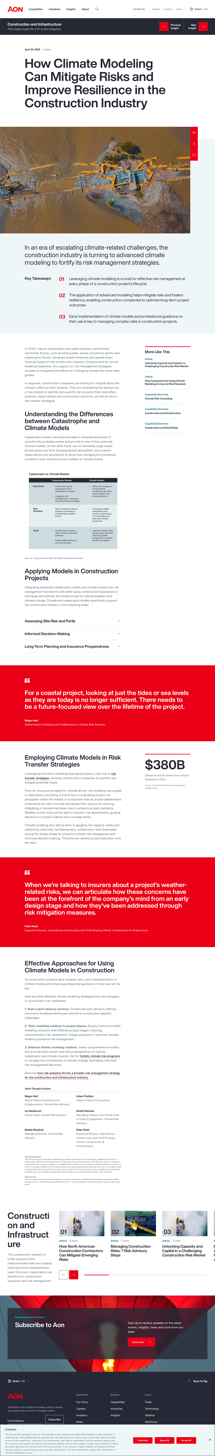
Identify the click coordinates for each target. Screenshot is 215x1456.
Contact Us (139, 9)
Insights (71, 9)
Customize (143, 1440)
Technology (152, 1409)
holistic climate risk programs (100, 1056)
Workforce (151, 1422)
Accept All (186, 1440)
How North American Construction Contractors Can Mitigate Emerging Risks (81, 1253)
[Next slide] (73, 1274)
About (85, 9)
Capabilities (36, 9)
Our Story (82, 1402)
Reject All (164, 1440)
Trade (148, 1402)
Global (201, 9)
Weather (150, 1415)
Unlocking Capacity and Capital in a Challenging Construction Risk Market (183, 1250)
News (179, 9)
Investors (168, 9)
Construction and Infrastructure (34, 24)
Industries (54, 9)
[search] (97, 9)
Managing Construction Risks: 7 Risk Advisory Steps (131, 1250)
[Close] (210, 1439)
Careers (156, 9)
